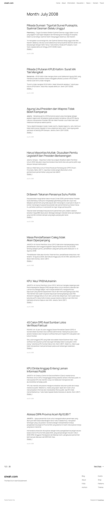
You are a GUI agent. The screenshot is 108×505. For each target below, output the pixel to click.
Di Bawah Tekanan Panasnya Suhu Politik (51, 194)
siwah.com (9, 3)
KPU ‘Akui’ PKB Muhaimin (41, 281)
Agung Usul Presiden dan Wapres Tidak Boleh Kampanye (51, 110)
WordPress (101, 500)
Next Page (99, 466)
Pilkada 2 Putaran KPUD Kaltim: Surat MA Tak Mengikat (51, 71)
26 (10, 466)
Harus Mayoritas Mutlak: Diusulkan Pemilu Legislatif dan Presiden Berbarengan (52, 154)
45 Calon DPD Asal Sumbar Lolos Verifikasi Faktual (46, 324)
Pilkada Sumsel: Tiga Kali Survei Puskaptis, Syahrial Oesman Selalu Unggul (52, 27)
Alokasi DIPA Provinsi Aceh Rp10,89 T (49, 414)
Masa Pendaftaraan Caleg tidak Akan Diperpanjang (46, 239)
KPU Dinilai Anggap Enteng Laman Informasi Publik (47, 370)
